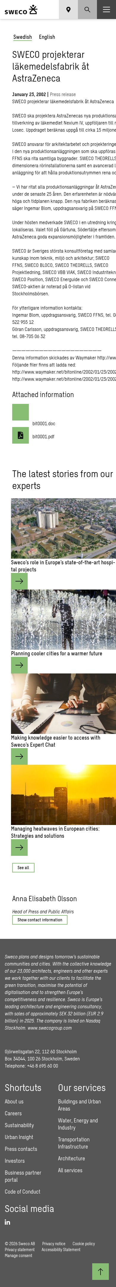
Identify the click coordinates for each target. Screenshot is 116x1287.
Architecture (71, 1158)
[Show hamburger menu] (106, 9)
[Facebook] (108, 889)
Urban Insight (19, 1137)
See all (23, 867)
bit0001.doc (43, 423)
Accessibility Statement (61, 1249)
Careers (13, 1113)
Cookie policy (84, 1243)
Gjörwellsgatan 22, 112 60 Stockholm (41, 1051)
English (47, 37)
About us (14, 1101)
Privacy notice (53, 1243)
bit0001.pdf (43, 436)
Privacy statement (20, 1249)
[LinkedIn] (9, 1222)
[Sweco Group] (21, 9)
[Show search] (87, 9)
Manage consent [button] (18, 1255)
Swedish (22, 37)
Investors (15, 1160)
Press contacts (21, 1149)
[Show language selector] (68, 9)
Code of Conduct (22, 1191)
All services (70, 1170)
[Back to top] (100, 1271)
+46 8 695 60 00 (42, 1065)
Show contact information (40, 919)
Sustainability (19, 1125)
